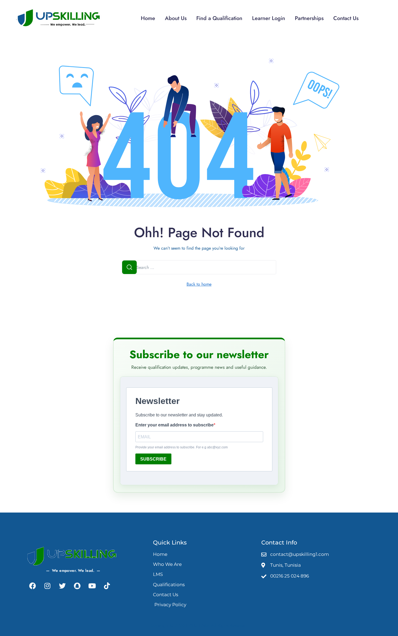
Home (148, 18)
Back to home (199, 284)
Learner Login (268, 18)
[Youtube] (92, 586)
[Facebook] (32, 586)
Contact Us (345, 18)
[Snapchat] (77, 586)
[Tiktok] (107, 586)
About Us (176, 18)
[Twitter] (62, 586)
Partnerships (309, 18)
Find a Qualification (219, 18)
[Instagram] (47, 586)
